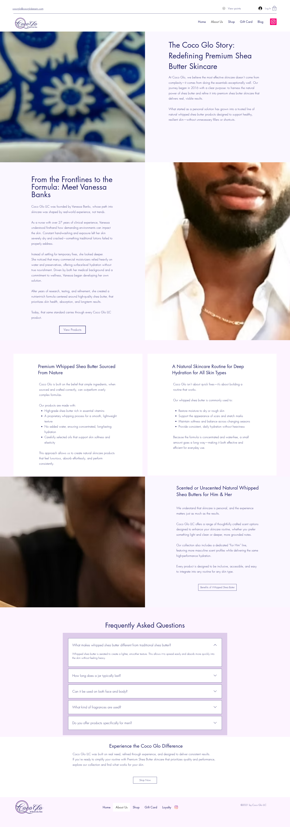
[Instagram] (273, 21)
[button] (274, 8)
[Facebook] (176, 807)
